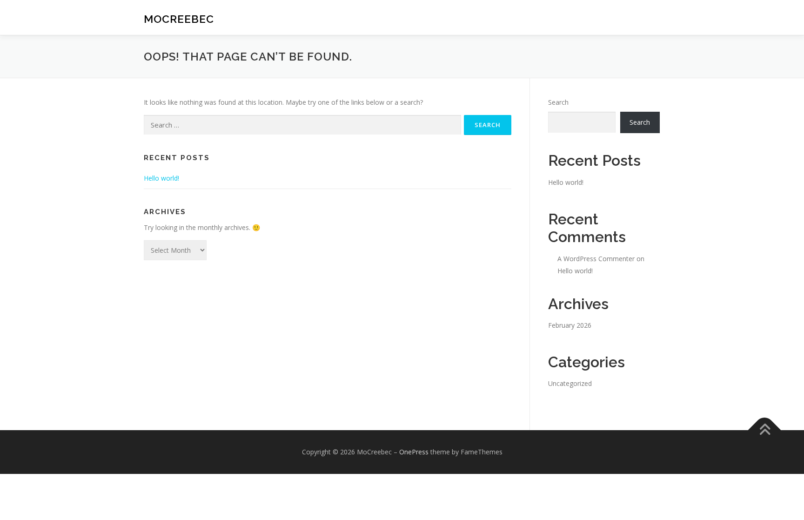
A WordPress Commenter (596, 258)
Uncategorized (570, 383)
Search (558, 102)
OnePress (414, 451)
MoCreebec (179, 19)
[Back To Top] (764, 430)
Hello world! (161, 178)
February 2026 (569, 325)
